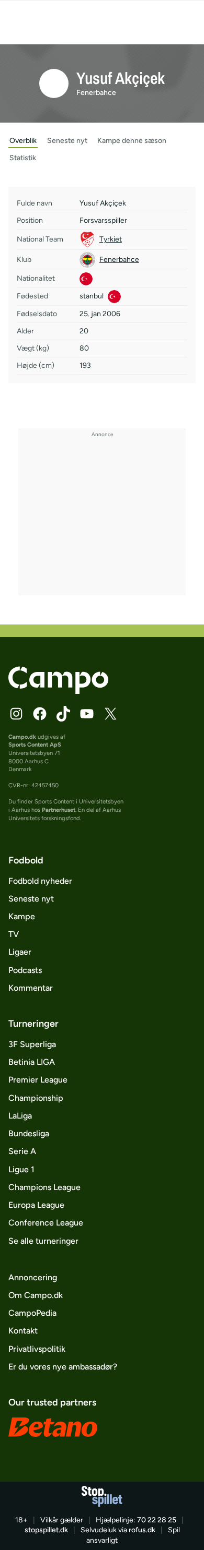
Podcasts (25, 970)
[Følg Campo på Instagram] (16, 714)
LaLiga (20, 1116)
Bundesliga (28, 1133)
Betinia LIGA (31, 1062)
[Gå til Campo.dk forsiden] (58, 691)
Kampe (21, 916)
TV (13, 934)
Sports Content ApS (34, 744)
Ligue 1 (21, 1169)
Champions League (44, 1187)
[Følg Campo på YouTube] (87, 714)
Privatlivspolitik (36, 1349)
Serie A (22, 1151)
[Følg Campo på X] (110, 714)
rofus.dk (142, 1529)
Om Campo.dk (35, 1295)
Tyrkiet (110, 239)
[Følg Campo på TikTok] (63, 714)
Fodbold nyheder (40, 881)
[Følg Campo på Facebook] (40, 714)
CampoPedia (32, 1313)
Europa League (36, 1205)
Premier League (37, 1080)
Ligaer (19, 952)
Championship (35, 1098)
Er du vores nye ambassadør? (62, 1367)
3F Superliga (32, 1044)
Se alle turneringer (43, 1241)
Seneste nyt (31, 899)
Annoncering (32, 1277)
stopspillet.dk (46, 1529)
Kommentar (30, 988)
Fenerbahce (96, 92)
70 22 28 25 (156, 1520)
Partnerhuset (58, 809)
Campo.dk (22, 736)
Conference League (45, 1223)
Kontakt (23, 1331)
